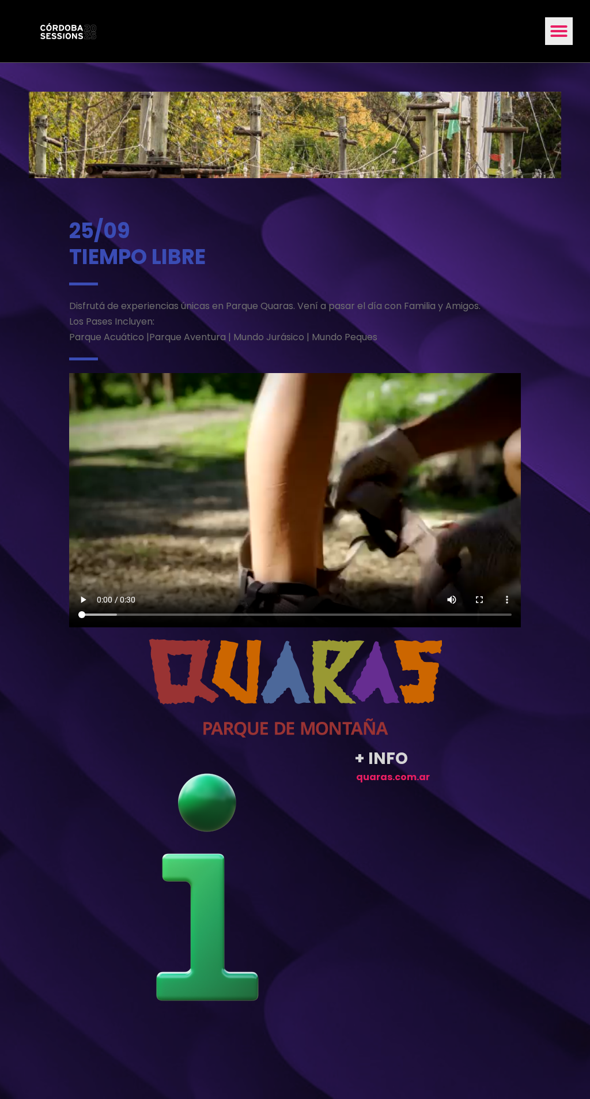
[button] (559, 31)
